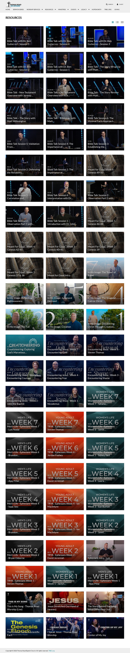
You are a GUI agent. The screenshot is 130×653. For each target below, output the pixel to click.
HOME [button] (8, 9)
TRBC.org (51, 651)
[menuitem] (9, 9)
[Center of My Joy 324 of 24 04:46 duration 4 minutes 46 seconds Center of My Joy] (105, 628)
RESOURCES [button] (49, 9)
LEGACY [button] (84, 9)
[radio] (112, 22)
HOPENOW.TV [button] (96, 9)
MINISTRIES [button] (62, 9)
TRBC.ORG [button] (107, 9)
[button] (109, 4)
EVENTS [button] (73, 9)
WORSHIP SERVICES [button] (33, 9)
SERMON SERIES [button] (18, 9)
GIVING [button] (116, 9)
